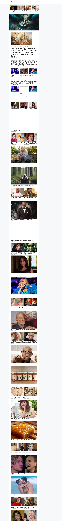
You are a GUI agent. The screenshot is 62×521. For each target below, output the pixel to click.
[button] (24, 22)
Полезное (45, 1)
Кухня (34, 1)
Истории (31, 1)
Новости (41, 1)
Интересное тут (14, 1)
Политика (49, 1)
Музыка (38, 1)
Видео (28, 1)
